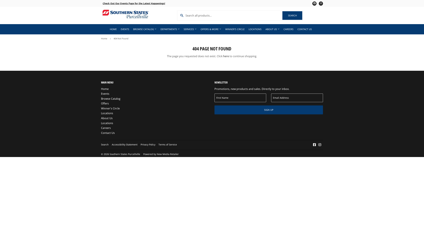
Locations (255, 29)
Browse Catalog (144, 29)
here (226, 56)
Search (295, 15)
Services (189, 29)
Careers (288, 29)
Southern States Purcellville (125, 154)
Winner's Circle (235, 29)
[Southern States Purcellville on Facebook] (314, 145)
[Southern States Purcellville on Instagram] (319, 145)
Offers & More (210, 29)
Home (113, 29)
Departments (169, 29)
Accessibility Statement (124, 144)
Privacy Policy (148, 144)
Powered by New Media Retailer (161, 154)
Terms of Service (168, 144)
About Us (271, 29)
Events (125, 29)
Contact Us (304, 29)
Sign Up (268, 109)
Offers (105, 103)
